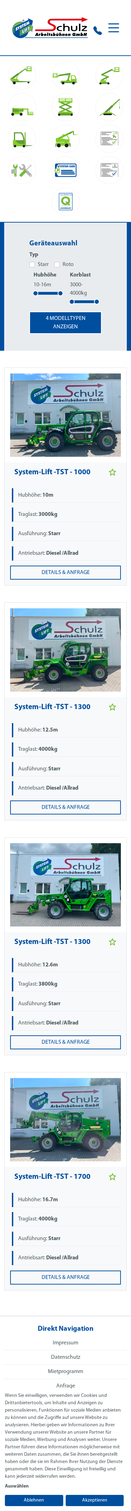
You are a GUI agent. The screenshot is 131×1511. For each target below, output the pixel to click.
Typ (33, 255)
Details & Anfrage (66, 572)
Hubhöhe (45, 275)
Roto (68, 264)
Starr (43, 264)
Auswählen (17, 1486)
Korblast (80, 275)
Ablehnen (34, 1500)
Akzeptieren (94, 1500)
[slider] (35, 293)
